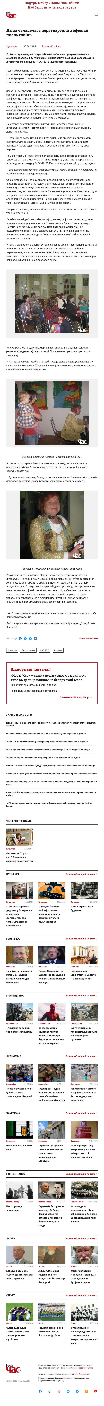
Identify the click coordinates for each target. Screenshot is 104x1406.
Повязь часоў (15, 1174)
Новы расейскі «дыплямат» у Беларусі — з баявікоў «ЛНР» (83, 975)
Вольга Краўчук (51, 46)
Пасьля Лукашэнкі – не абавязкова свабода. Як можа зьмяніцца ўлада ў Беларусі (51, 977)
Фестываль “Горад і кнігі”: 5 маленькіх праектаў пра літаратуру (19, 857)
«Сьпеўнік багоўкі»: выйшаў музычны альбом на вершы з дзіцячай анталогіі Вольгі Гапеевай (49, 914)
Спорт (10, 1295)
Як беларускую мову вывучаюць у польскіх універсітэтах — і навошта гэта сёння (83, 1151)
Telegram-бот (84, 1374)
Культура (11, 46)
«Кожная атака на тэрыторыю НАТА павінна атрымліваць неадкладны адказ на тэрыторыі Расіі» (51, 783)
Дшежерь (58, 650)
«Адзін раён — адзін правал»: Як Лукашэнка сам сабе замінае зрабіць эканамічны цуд (51, 1094)
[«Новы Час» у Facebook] (40, 1391)
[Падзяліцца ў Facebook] (20, 638)
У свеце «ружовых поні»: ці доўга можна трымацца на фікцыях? (19, 1092)
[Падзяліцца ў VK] (35, 638)
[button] (96, 15)
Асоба (10, 1238)
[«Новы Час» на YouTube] (96, 1391)
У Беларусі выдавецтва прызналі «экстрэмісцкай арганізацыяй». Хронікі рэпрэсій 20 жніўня (51, 773)
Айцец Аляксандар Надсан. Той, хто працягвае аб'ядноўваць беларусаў (51, 1277)
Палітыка (13, 938)
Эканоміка (13, 1056)
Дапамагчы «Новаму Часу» (74, 697)
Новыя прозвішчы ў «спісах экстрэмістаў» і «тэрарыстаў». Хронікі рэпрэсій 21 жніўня (48, 749)
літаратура (12, 650)
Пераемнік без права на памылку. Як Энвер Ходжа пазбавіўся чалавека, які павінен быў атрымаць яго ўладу (51, 1216)
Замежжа (13, 1113)
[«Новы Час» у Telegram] (68, 1391)
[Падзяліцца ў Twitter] (30, 638)
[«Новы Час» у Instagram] (59, 1391)
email (72, 1374)
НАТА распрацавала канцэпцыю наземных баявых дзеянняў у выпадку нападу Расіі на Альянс (49, 804)
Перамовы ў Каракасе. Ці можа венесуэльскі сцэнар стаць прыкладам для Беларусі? (50, 1153)
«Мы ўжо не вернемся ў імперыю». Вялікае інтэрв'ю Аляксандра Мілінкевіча (19, 977)
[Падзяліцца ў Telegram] (25, 638)
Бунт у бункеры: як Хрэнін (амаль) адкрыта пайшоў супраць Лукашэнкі (84, 1034)
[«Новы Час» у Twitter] (77, 1391)
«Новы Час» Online (85, 1368)
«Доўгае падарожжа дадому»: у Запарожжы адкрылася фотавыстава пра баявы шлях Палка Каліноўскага (19, 916)
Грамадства (15, 995)
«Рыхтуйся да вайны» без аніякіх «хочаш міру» (19, 1030)
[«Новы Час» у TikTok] (49, 1391)
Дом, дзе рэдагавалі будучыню (82, 908)
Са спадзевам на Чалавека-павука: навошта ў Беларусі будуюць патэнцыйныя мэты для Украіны (51, 1036)
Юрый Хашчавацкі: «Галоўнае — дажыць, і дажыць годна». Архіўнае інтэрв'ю (83, 1277)
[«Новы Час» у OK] (86, 1391)
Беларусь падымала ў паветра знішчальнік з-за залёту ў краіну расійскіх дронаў (46, 733)
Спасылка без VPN (88, 638)
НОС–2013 (44, 650)
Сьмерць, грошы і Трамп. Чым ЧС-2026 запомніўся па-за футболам (17, 1333)
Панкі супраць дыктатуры (14, 1208)
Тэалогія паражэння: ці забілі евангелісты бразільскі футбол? (51, 1331)
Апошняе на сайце (19, 715)
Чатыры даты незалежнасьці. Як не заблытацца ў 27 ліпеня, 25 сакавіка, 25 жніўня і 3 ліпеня (84, 1214)
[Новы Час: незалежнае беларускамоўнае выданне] (27, 15)
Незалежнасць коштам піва (19, 1147)
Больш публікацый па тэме (80, 874)
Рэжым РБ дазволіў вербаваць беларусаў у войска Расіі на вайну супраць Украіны (47, 741)
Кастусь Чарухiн (28, 650)
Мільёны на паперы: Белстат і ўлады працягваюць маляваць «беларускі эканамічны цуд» (50, 765)
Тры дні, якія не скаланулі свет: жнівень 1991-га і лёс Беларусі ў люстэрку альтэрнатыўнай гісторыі (51, 724)
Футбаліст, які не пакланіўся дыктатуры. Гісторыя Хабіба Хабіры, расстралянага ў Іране (84, 1335)
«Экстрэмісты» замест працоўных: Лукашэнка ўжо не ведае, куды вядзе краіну (83, 1094)
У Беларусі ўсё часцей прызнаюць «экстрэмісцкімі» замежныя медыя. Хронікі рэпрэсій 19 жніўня (51, 794)
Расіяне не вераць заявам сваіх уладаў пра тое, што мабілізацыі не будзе (43, 757)
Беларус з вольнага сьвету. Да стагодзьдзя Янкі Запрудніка (19, 1275)
